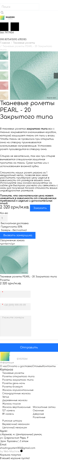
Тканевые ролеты (24, 43)
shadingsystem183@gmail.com (17, 448)
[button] (29, 1)
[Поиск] (42, 6)
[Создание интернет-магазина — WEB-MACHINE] (21, 451)
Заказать (40, 208)
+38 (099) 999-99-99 (15, 305)
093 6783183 (19, 39)
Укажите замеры (13, 317)
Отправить (29, 347)
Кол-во (4, 213)
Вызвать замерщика (17, 235)
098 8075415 (6, 39)
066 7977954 (7, 32)
